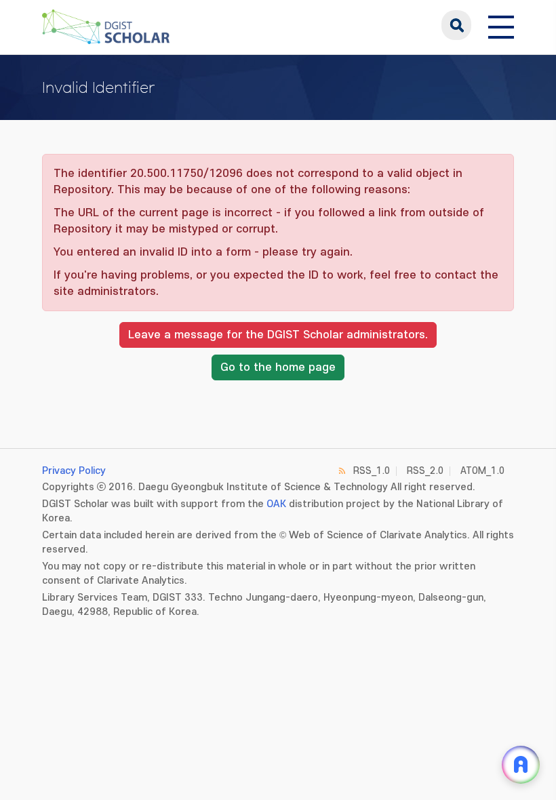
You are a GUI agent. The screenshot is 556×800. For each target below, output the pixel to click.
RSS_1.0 (371, 471)
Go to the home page (278, 367)
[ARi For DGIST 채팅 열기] (521, 765)
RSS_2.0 (425, 471)
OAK (276, 504)
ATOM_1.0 (482, 471)
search (456, 25)
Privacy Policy (74, 471)
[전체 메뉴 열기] (501, 25)
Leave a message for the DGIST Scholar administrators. (278, 335)
